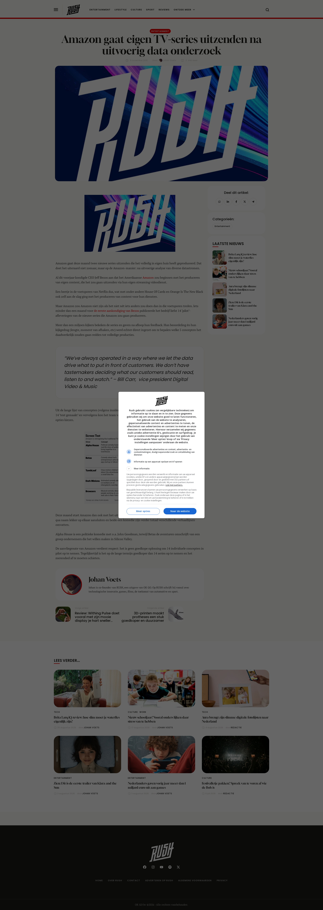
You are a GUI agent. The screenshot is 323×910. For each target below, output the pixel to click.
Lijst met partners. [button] (174, 485)
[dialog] (161, 455)
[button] (161, 468)
